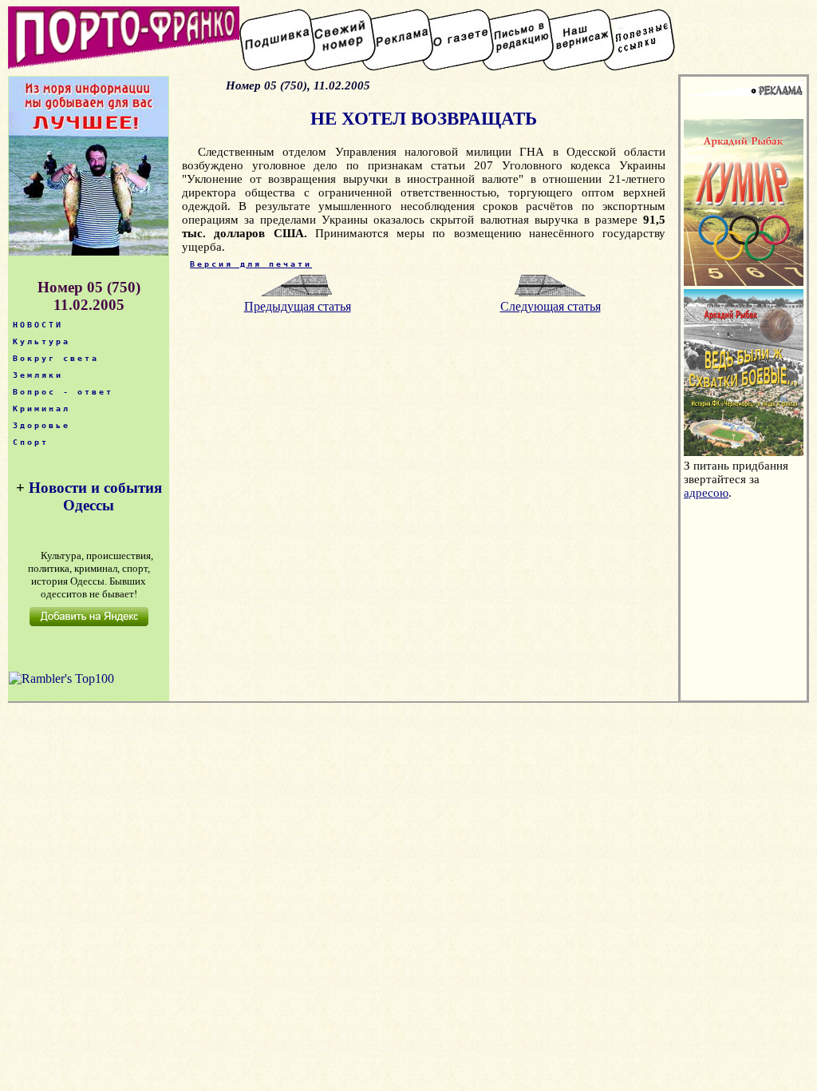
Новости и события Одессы (95, 496)
